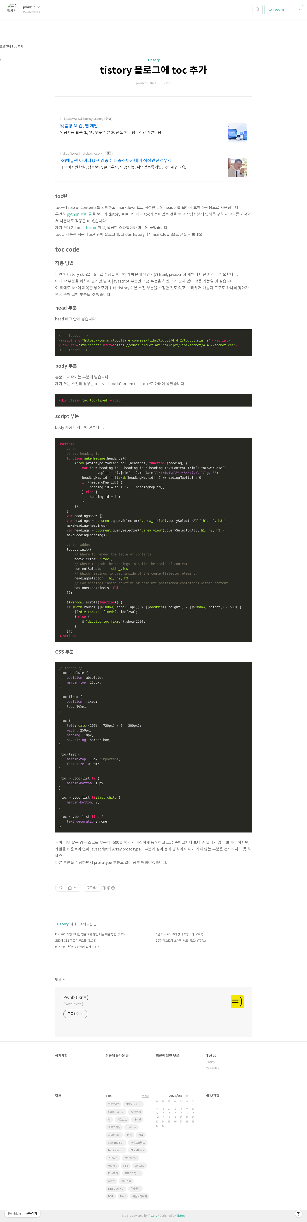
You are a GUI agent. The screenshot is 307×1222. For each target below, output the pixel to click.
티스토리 (113, 1173)
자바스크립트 (137, 1142)
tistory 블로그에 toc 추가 (153, 70)
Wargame (130, 1158)
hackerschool (116, 1150)
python (131, 1127)
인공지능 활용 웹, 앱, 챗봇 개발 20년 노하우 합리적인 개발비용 (110, 132)
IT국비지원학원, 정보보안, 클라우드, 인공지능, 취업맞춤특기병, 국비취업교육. (123, 167)
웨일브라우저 (139, 1196)
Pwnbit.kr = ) (76, 997)
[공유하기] (70, 887)
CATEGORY (276, 10)
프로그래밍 (114, 1127)
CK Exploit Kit (133, 1104)
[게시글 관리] (76, 887)
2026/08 (175, 1096)
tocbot (92, 228)
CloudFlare (137, 1150)
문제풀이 (135, 1188)
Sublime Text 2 (117, 1142)
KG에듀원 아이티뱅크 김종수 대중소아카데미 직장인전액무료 (116, 160)
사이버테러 (114, 1135)
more (145, 1096)
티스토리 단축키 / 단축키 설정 (73, 947)
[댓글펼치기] (63, 980)
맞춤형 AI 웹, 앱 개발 (79, 126)
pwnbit (29, 7)
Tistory (153, 60)
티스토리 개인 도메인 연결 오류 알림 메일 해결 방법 (85, 934)
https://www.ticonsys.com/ (81, 119)
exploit (112, 1165)
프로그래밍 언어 (133, 1173)
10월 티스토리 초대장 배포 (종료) (176, 940)
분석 (129, 1135)
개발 (140, 1135)
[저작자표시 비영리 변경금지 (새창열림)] (108, 888)
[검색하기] (257, 9)
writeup (139, 1165)
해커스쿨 (126, 1181)
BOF (110, 1196)
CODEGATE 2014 (117, 1112)
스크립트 (113, 1158)
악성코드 (122, 1119)
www (111, 1181)
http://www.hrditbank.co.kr (82, 154)
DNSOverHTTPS (117, 1188)
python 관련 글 (79, 214)
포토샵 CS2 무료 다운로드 (70, 940)
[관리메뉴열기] (298, 1213)
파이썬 (137, 1119)
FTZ (125, 1165)
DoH (123, 1196)
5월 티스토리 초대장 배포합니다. (175, 934)
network (135, 1112)
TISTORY (113, 1104)
